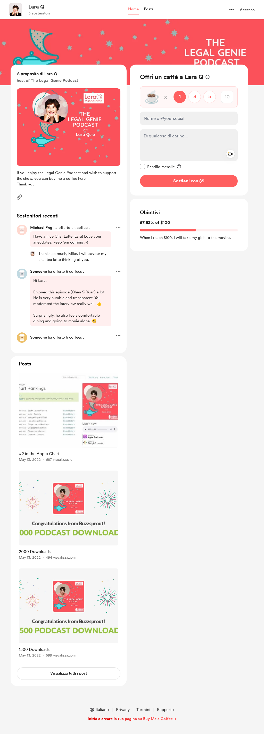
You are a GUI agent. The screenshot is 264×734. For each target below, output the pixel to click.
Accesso (247, 9)
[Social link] (19, 197)
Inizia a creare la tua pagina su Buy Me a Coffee (130, 718)
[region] (189, 130)
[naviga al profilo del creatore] (15, 9)
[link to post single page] (68, 418)
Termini (143, 709)
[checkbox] (157, 166)
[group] (68, 418)
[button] (133, 9)
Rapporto (165, 709)
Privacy (123, 709)
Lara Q (36, 7)
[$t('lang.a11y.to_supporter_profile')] (32, 253)
